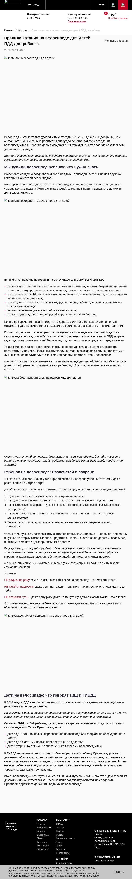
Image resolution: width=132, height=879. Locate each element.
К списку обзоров (116, 40)
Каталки (41, 824)
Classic (40, 838)
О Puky (59, 824)
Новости (60, 831)
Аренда (59, 842)
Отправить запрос (65, 863)
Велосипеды (43, 835)
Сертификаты (62, 853)
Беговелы (41, 831)
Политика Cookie (88, 875)
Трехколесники (44, 827)
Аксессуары (43, 845)
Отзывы (60, 827)
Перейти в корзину (118, 18)
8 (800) (79, 14)
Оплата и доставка (65, 838)
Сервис (59, 845)
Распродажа (43, 849)
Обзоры (59, 835)
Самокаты (42, 842)
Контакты (60, 849)
